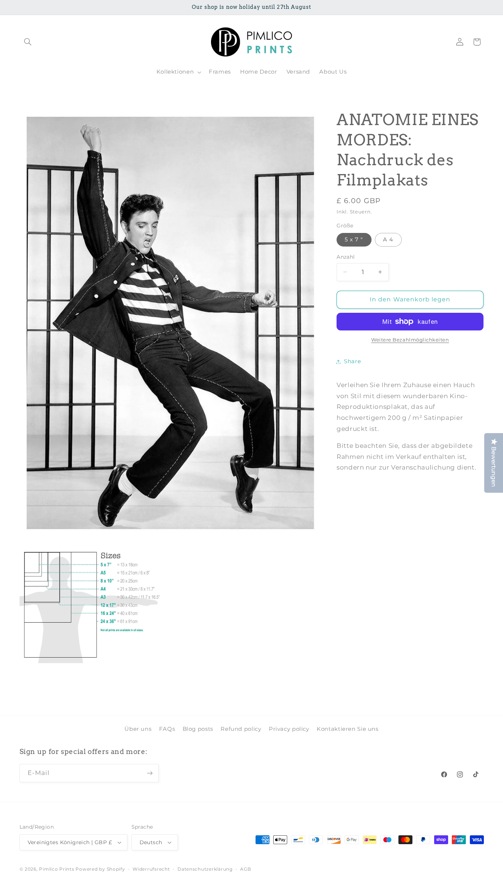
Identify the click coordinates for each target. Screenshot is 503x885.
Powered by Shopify (100, 869)
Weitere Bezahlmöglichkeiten (410, 340)
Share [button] (352, 361)
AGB (245, 869)
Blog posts (198, 729)
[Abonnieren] (149, 773)
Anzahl (346, 257)
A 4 (388, 239)
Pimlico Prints (56, 869)
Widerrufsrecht (151, 869)
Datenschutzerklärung (205, 869)
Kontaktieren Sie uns (348, 729)
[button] (28, 41)
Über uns (137, 729)
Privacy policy (289, 729)
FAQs (167, 729)
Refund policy (241, 729)
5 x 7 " (354, 239)
